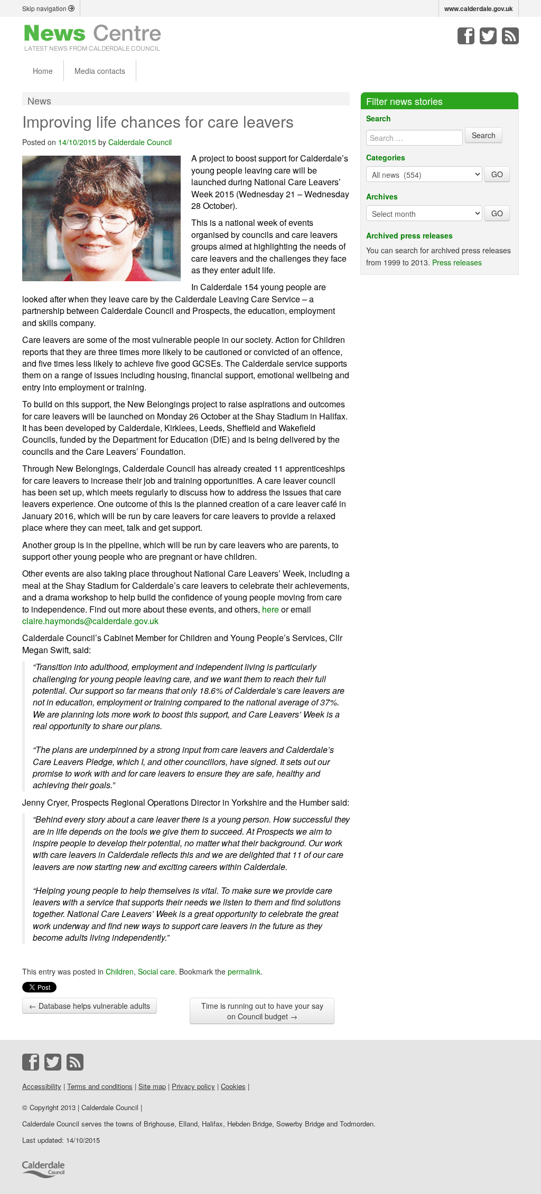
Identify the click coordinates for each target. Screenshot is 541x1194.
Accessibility (41, 1086)
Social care (156, 971)
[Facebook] (466, 35)
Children (120, 971)
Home (43, 70)
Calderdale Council (140, 142)
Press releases (457, 262)
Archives (382, 196)
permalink (244, 971)
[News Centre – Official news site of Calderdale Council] (92, 37)
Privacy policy (193, 1086)
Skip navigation (45, 8)
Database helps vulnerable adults (89, 1005)
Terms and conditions (100, 1086)
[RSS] (510, 35)
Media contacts (99, 70)
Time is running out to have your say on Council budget (262, 1010)
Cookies (233, 1086)
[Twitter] (488, 35)
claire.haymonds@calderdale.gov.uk (90, 621)
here (270, 609)
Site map (152, 1086)
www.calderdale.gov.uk (478, 8)
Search (378, 118)
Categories (385, 157)
